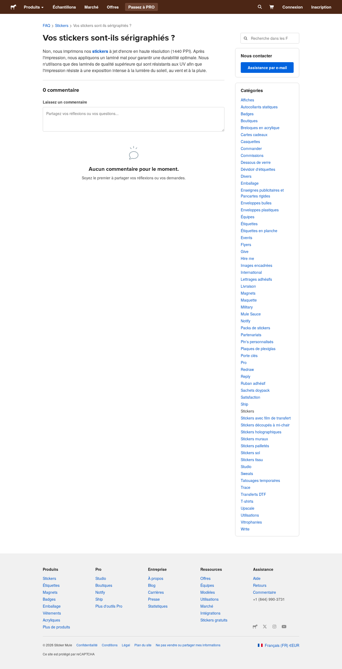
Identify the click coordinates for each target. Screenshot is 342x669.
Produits (32, 7)
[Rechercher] (259, 7)
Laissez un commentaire (65, 102)
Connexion (292, 7)
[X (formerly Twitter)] (265, 626)
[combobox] (269, 38)
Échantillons (64, 7)
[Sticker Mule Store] (255, 626)
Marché (91, 7)
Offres (113, 7)
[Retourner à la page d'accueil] (13, 7)
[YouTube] (284, 626)
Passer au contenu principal (4, 4)
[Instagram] (274, 626)
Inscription (321, 7)
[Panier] (272, 7)
